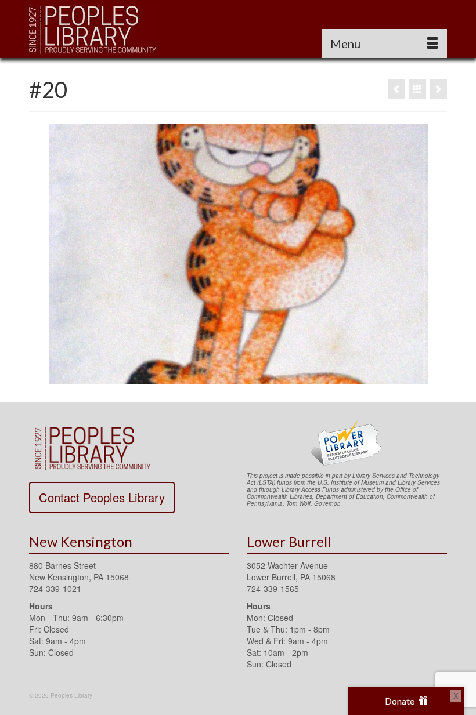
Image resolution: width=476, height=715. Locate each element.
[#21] (438, 89)
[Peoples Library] (238, 29)
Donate (400, 700)
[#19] (396, 89)
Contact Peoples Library (102, 497)
